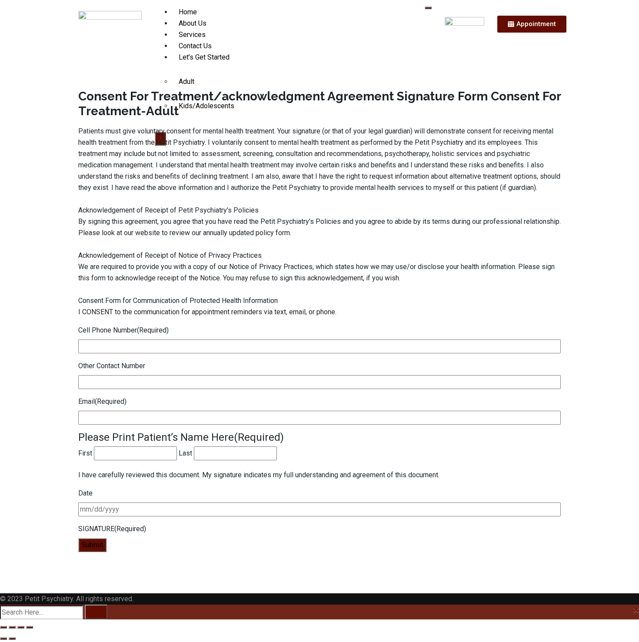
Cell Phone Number (123, 330)
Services (192, 34)
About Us (192, 23)
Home (188, 12)
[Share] (20, 627)
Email (102, 401)
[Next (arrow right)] (12, 638)
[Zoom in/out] (3, 627)
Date (85, 493)
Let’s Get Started (204, 57)
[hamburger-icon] (428, 8)
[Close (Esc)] (29, 627)
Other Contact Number (111, 366)
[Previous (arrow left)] (3, 638)
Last (185, 453)
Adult (186, 81)
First (85, 453)
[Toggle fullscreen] (12, 627)
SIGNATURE (112, 529)
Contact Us (195, 46)
